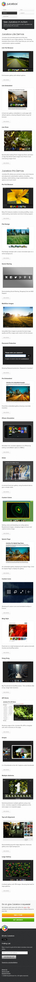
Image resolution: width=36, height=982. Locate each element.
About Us (4, 970)
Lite (25, 907)
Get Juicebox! (18, 920)
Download (5, 16)
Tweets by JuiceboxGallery (9, 962)
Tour (21, 9)
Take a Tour (18, 915)
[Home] (10, 6)
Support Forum (6, 973)
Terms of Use (5, 971)
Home (4, 9)
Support (22, 13)
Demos (5, 13)
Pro (29, 907)
